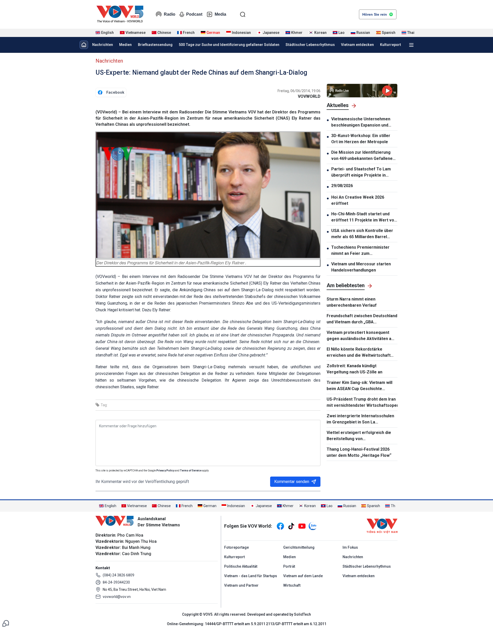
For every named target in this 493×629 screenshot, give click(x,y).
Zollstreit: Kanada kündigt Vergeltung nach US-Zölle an (354, 368)
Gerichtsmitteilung (299, 547)
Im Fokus (350, 547)
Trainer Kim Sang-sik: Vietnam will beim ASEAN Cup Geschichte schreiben (359, 386)
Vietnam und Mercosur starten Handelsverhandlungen (361, 267)
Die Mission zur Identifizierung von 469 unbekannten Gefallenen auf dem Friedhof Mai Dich (363, 156)
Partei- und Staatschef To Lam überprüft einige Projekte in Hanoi (361, 172)
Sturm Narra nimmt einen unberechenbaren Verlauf (352, 302)
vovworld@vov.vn (117, 597)
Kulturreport (390, 45)
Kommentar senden (291, 481)
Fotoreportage (236, 547)
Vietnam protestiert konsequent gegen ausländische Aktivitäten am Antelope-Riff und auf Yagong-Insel (361, 336)
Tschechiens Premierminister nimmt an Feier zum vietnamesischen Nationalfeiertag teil (360, 251)
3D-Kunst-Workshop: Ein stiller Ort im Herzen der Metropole (360, 138)
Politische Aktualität (240, 566)
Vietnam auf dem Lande (303, 576)
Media (220, 14)
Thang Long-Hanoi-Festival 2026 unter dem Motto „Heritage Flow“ (359, 452)
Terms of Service (191, 470)
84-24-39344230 (116, 582)
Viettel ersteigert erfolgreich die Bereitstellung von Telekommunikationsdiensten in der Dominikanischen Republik (361, 436)
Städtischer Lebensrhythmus (310, 45)
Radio (169, 14)
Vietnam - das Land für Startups (250, 576)
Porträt (289, 566)
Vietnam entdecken (357, 45)
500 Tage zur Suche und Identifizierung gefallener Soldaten (229, 45)
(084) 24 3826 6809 (118, 575)
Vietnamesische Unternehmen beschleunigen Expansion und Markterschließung (360, 122)
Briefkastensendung (155, 45)
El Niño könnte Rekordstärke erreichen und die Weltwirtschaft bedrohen (359, 353)
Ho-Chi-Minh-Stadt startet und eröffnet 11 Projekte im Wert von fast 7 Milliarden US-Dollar (363, 217)
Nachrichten (102, 45)
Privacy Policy (165, 470)
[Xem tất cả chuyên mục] (411, 45)
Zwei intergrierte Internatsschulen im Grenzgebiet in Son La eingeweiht (360, 419)
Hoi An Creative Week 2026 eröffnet (357, 200)
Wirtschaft (291, 585)
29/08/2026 (342, 185)
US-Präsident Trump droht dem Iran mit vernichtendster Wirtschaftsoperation (362, 402)
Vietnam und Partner (241, 585)
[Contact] (5, 623)
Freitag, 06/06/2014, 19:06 (299, 91)
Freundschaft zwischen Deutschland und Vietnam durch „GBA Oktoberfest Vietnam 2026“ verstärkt (362, 319)
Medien (125, 45)
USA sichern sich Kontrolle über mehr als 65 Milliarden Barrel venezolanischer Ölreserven (362, 234)
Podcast (194, 14)
